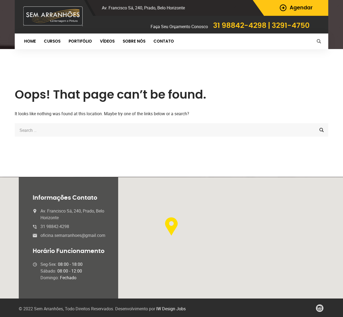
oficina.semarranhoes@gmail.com (72, 235)
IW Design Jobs (171, 309)
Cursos (52, 41)
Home (30, 41)
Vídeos (107, 41)
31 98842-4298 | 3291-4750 (261, 25)
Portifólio (80, 41)
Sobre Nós (134, 41)
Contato (164, 41)
